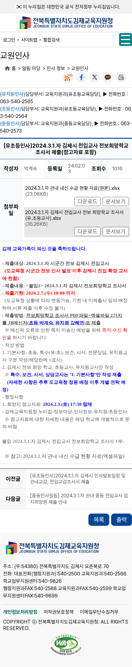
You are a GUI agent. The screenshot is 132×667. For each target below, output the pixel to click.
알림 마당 (31, 68)
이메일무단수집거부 (99, 612)
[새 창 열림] (68, 77)
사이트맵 (29, 40)
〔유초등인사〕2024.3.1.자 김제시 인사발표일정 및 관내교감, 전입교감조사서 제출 (78, 479)
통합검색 (51, 40)
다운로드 (87, 201)
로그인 (9, 40)
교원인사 (79, 68)
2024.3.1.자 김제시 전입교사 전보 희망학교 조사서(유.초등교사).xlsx (74, 215)
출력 (121, 519)
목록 (99, 519)
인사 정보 (56, 68)
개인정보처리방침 (20, 612)
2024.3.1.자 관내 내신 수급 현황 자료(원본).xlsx (72, 188)
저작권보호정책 (59, 612)
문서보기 (116, 201)
